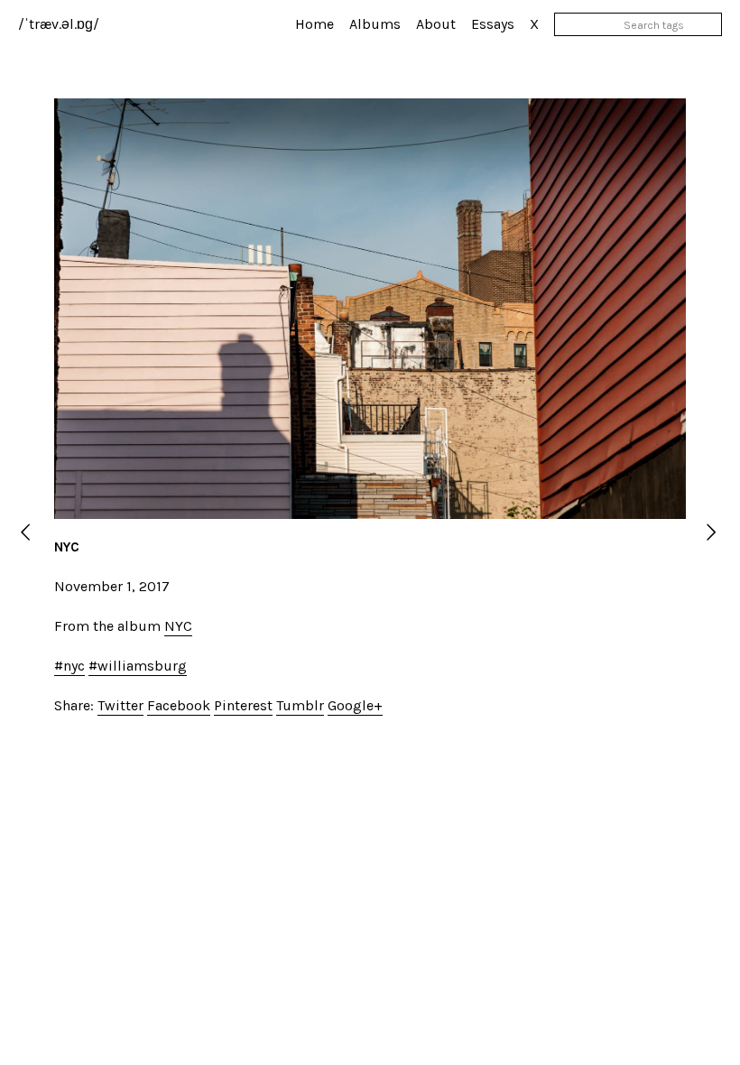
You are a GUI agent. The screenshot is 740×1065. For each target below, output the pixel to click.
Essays (492, 23)
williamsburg (142, 665)
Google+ (355, 705)
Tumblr (300, 705)
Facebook (178, 705)
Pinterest (243, 705)
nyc (74, 665)
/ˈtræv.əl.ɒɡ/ (58, 23)
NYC (178, 625)
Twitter (120, 705)
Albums (375, 23)
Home (314, 23)
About (436, 23)
